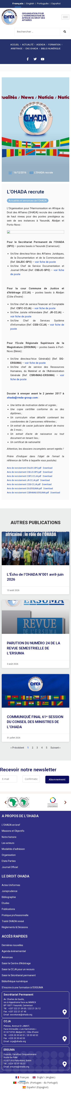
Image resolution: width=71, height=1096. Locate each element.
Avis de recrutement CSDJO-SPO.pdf (24, 472)
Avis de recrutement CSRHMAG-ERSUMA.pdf (28, 492)
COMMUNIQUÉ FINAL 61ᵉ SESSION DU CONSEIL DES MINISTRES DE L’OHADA (35, 722)
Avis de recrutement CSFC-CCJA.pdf (24, 476)
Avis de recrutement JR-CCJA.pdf (23, 480)
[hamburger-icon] (65, 17)
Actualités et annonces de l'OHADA (28, 200)
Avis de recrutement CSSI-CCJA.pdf (23, 484)
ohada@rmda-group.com (22, 397)
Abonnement (57, 779)
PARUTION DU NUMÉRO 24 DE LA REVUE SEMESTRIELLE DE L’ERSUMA (33, 648)
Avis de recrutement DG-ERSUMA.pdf (24, 488)
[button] (5, 802)
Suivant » (55, 747)
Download (47, 468)
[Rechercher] (64, 32)
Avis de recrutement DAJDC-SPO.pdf (24, 468)
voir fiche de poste (45, 261)
